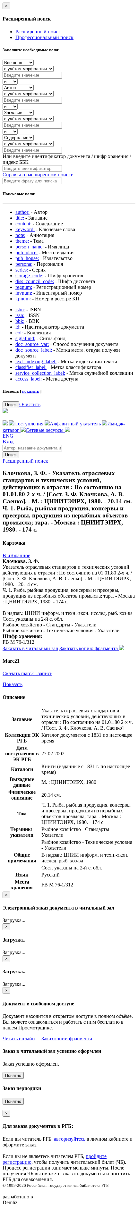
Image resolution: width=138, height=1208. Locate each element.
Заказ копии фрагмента (66, 1038)
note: (20, 235)
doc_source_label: (33, 350)
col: (19, 332)
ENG (8, 436)
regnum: (23, 287)
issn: (19, 315)
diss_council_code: (34, 281)
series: (21, 270)
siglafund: (25, 338)
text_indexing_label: (35, 361)
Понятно (13, 1075)
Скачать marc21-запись (27, 673)
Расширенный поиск (38, 31)
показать (30, 391)
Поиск (11, 404)
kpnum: (23, 298)
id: (18, 327)
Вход (8, 441)
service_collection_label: (40, 373)
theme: (22, 241)
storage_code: (29, 275)
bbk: (19, 321)
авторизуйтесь (69, 1139)
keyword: (25, 229)
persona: (23, 264)
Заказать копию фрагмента (89, 648)
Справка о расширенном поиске (38, 174)
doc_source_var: (32, 344)
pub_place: (26, 252)
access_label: (28, 379)
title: (19, 218)
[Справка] (67, 430)
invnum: (23, 293)
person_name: (29, 246)
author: (22, 212)
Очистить (29, 404)
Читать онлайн (19, 1038)
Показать (12, 684)
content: (23, 223)
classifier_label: (31, 367)
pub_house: (27, 258)
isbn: (20, 309)
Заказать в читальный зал (30, 648)
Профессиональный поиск (44, 37)
